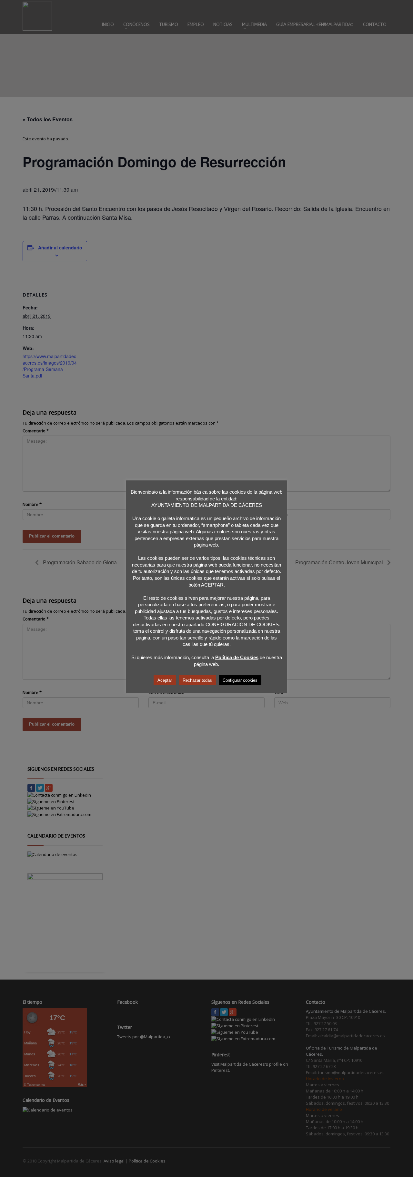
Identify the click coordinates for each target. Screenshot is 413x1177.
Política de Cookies (236, 657)
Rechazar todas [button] (197, 680)
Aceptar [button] (164, 680)
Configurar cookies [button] (240, 680)
